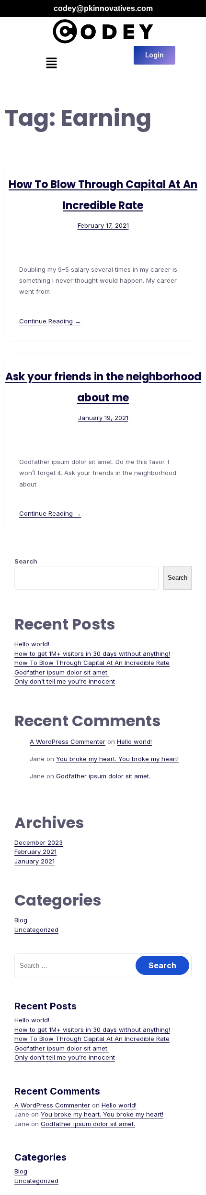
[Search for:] (103, 965)
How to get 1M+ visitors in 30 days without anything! (92, 653)
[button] (51, 64)
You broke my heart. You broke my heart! (117, 759)
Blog (20, 920)
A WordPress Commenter (67, 741)
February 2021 (35, 851)
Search (25, 561)
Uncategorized (36, 929)
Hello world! (31, 644)
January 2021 (34, 861)
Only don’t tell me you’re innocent (64, 681)
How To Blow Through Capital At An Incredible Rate (92, 662)
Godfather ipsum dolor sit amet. (61, 672)
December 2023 (38, 842)
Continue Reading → (50, 321)
